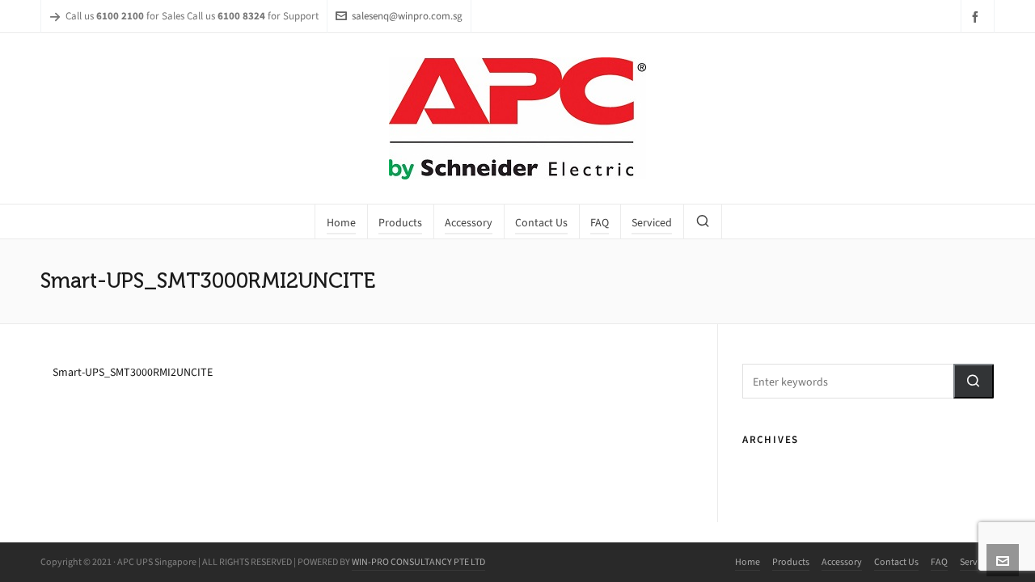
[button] (973, 381)
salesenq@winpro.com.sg (407, 16)
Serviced (977, 561)
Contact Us (896, 561)
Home (747, 561)
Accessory (842, 561)
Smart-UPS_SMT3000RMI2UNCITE (133, 372)
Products (790, 561)
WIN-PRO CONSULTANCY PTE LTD (418, 561)
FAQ (939, 561)
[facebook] (978, 17)
